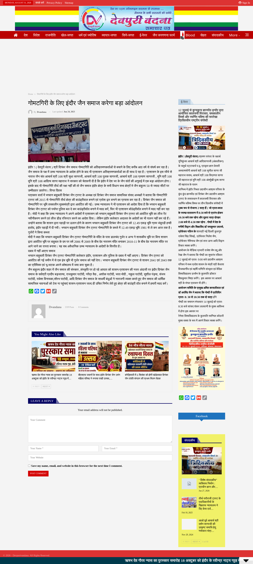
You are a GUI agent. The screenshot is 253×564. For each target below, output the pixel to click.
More (233, 35)
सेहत (203, 35)
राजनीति (50, 35)
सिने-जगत (128, 35)
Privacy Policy (54, 2)
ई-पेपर (143, 35)
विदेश (36, 35)
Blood (190, 35)
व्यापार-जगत (109, 35)
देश (26, 35)
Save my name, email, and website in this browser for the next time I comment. (76, 465)
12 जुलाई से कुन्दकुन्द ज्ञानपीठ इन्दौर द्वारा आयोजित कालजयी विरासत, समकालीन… (201, 465)
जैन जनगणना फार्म (164, 35)
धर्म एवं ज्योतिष (87, 35)
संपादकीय (218, 35)
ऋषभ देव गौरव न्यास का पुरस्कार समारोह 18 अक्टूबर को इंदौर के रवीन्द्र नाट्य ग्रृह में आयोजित (165, 560)
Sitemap (69, 2)
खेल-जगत (67, 35)
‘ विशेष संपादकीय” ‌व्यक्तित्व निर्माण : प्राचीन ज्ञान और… (208, 483)
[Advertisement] (126, 65)
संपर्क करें (39, 2)
